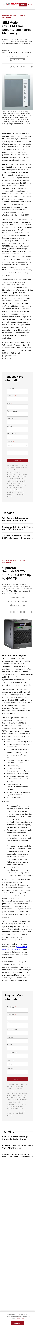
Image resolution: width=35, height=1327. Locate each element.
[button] (3, 4)
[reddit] (21, 67)
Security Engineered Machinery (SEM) (16, 52)
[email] (24, 67)
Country (10, 442)
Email (9, 403)
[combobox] (17, 445)
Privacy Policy (20, 1318)
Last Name (11, 396)
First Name (11, 388)
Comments (10, 450)
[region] (17, 1319)
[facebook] (11, 67)
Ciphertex (21, 598)
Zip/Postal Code (12, 434)
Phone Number (12, 411)
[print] (32, 67)
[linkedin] (14, 67)
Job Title (10, 426)
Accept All (17, 1323)
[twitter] (17, 67)
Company (10, 418)
